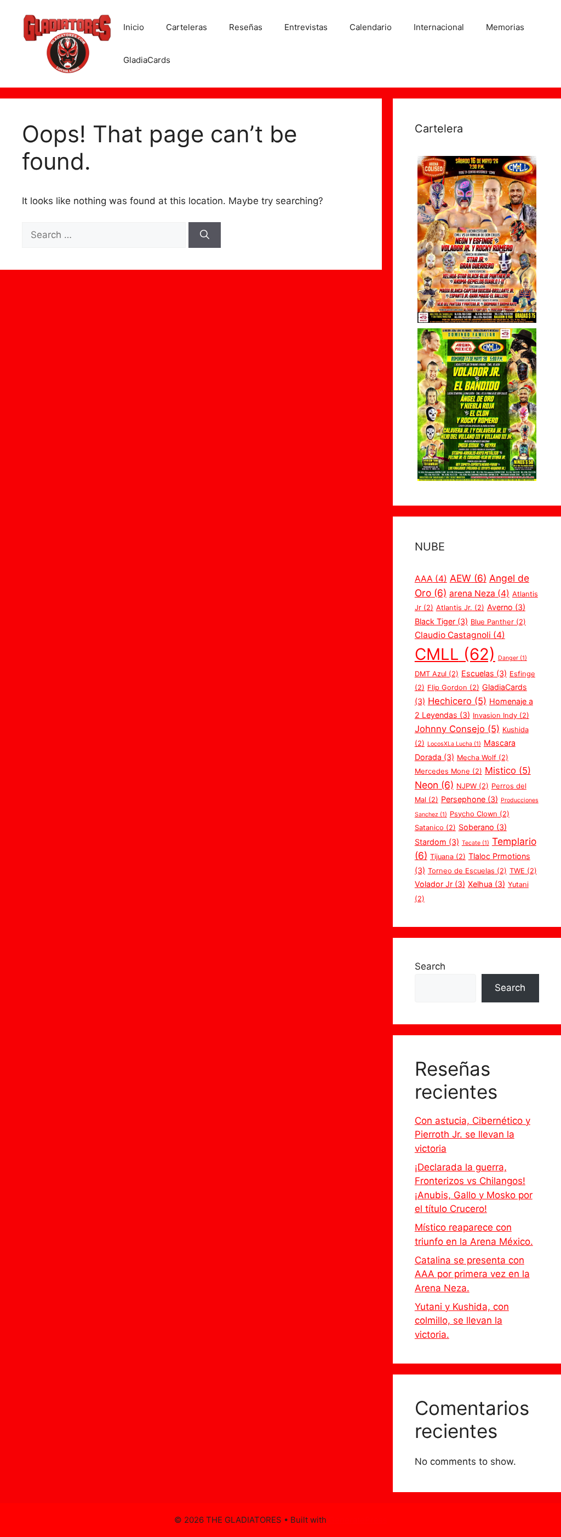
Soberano (483, 827)
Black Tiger (441, 621)
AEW (468, 578)
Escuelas (484, 673)
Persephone (469, 799)
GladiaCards (146, 60)
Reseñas (245, 27)
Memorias (505, 27)
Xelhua (486, 884)
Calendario (371, 27)
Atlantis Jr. (460, 608)
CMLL (455, 654)
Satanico (435, 827)
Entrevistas (306, 27)
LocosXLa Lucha (454, 743)
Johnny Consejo (457, 728)
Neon (434, 785)
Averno (506, 607)
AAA (431, 578)
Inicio (133, 27)
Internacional (439, 27)
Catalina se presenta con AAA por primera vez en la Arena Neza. (472, 1274)
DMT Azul (437, 674)
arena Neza (479, 593)
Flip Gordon (453, 687)
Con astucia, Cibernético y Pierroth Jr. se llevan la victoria (472, 1134)
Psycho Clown (480, 814)
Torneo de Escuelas (467, 871)
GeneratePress (358, 1520)
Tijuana (448, 856)
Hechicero (457, 700)
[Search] (204, 235)
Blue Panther (498, 622)
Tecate (475, 842)
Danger (512, 658)
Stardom (437, 841)
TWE (523, 871)
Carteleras (186, 27)
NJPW (472, 786)
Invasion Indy (501, 715)
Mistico (508, 770)
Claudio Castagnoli (460, 635)
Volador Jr (440, 884)
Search (430, 966)
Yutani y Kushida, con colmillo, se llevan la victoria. (462, 1320)
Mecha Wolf (482, 757)
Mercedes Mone (448, 771)
